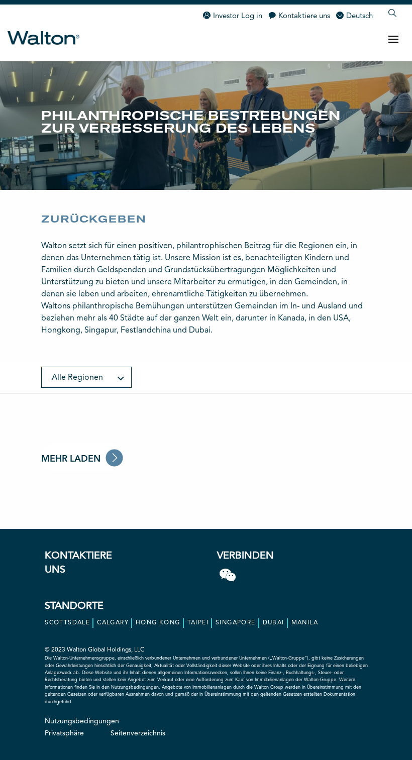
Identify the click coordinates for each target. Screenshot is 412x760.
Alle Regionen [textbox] (77, 378)
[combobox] (86, 377)
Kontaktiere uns (304, 16)
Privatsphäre (64, 733)
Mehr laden (70, 459)
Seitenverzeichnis (138, 733)
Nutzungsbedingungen (82, 721)
